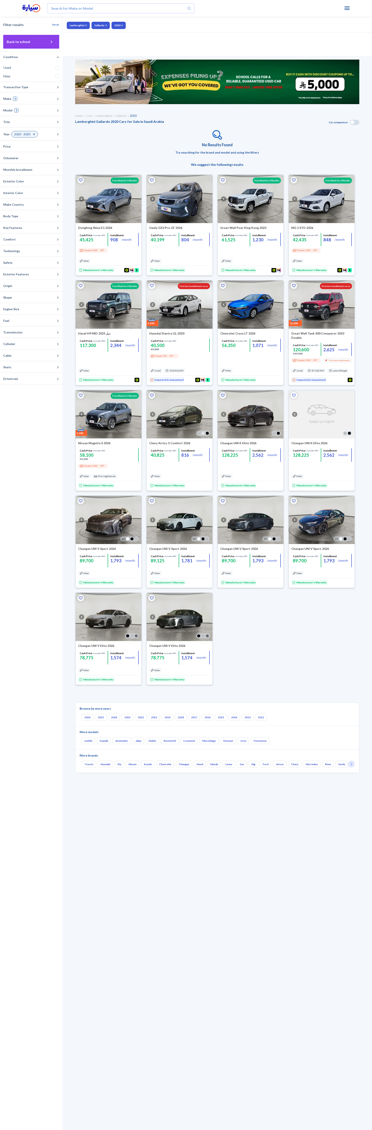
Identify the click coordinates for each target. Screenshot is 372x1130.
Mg (253, 764)
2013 (248, 717)
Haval (200, 764)
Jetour (280, 764)
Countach (189, 740)
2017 (194, 717)
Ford (265, 764)
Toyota (88, 764)
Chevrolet (165, 764)
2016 (208, 717)
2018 (181, 717)
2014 (234, 717)
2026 (87, 717)
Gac (242, 764)
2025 (101, 717)
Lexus (228, 764)
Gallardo (99, 25)
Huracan (228, 740)
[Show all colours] (203, 433)
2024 (114, 717)
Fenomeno (260, 740)
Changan (184, 764)
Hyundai (105, 764)
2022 (141, 717)
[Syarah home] (31, 8)
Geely (341, 764)
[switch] (354, 122)
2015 (221, 717)
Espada (104, 740)
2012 (261, 717)
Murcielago (209, 740)
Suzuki (148, 764)
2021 (154, 717)
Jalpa (138, 740)
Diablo (152, 740)
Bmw (328, 764)
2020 (117, 25)
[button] (80, 180)
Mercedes (312, 764)
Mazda (214, 764)
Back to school (18, 42)
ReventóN (170, 740)
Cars (89, 115)
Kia (119, 764)
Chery (294, 764)
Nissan (132, 764)
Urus (243, 740)
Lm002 (88, 740)
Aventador (121, 740)
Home (79, 115)
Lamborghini (77, 25)
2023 (127, 717)
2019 (167, 717)
